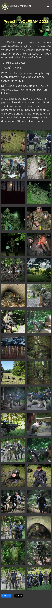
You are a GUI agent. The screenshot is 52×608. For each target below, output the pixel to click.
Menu (48, 7)
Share (7, 596)
